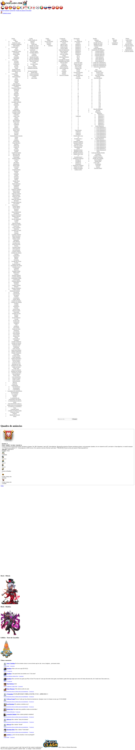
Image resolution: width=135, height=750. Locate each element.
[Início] (14, 5)
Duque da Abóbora (16, 88)
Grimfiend (16, 124)
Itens (113, 38)
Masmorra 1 (101, 114)
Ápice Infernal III (99, 59)
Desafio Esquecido (98, 157)
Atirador (16, 50)
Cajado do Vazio (16, 362)
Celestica (16, 233)
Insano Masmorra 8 (101, 150)
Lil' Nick (16, 133)
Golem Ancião (16, 289)
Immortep (16, 93)
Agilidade (16, 340)
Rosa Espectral (16, 248)
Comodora (16, 166)
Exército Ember (98, 168)
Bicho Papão (16, 165)
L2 (99, 81)
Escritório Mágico (34, 52)
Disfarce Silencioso (16, 351)
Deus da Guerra (16, 310)
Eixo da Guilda (34, 51)
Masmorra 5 (101, 120)
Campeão (16, 81)
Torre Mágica (64, 52)
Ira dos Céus (16, 320)
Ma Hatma (16, 162)
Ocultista (16, 178)
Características (16, 389)
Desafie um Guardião (98, 158)
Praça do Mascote (64, 68)
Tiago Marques (10, 689)
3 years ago (12, 666)
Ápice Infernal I (100, 57)
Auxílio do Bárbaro (16, 341)
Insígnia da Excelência (78, 160)
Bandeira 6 (78, 51)
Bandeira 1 (78, 44)
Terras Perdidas (98, 159)
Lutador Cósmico (16, 285)
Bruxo (16, 107)
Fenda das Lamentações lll (99, 65)
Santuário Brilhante (78, 143)
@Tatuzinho (9, 694)
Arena (98, 151)
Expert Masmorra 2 (101, 128)
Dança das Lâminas (16, 350)
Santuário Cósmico (78, 141)
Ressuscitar (16, 292)
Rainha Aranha (16, 238)
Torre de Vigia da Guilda (34, 61)
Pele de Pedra (16, 309)
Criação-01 (16, 147)
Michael (16, 134)
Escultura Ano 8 (78, 157)
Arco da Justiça (16, 361)
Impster (98, 166)
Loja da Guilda (34, 64)
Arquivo (49, 44)
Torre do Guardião (64, 75)
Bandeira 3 (78, 47)
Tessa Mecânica (16, 143)
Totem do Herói (64, 66)
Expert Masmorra (99, 126)
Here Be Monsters (98, 109)
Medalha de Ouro (78, 150)
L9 (99, 90)
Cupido (16, 92)
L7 (99, 88)
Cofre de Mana (64, 48)
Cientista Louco (16, 267)
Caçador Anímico (16, 251)
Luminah (16, 254)
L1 (99, 79)
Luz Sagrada (16, 331)
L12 (100, 95)
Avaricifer (98, 165)
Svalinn (16, 175)
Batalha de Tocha (34, 47)
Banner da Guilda (34, 57)
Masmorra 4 (101, 119)
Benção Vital (16, 336)
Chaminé (78, 73)
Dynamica (16, 260)
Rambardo (16, 188)
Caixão (78, 71)
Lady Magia (16, 203)
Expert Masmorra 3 (101, 130)
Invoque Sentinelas (32, 71)
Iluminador (16, 240)
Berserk (16, 307)
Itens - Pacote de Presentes (9, 711)
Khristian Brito (10, 729)
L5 (99, 85)
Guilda (31, 38)
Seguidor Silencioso (16, 202)
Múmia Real (16, 272)
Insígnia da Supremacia (78, 163)
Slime (14, 40)
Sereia (16, 106)
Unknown (78, 116)
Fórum (2, 10)
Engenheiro (16, 52)
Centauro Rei (78, 68)
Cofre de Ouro (64, 47)
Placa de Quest (129, 44)
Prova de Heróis (98, 78)
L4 (99, 83)
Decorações (77, 38)
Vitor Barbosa (10, 683)
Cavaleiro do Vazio (16, 230)
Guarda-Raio (16, 255)
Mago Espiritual (16, 76)
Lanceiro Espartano (16, 214)
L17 (100, 102)
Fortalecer (16, 323)
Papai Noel (16, 100)
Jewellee (16, 231)
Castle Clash (6, 666)
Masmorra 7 (101, 123)
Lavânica (16, 159)
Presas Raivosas (16, 244)
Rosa (78, 58)
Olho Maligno (16, 241)
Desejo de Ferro (16, 329)
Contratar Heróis (15, 409)
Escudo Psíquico (16, 317)
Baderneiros (16, 164)
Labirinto (98, 76)
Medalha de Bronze (78, 152)
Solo (96, 69)
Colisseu (34, 54)
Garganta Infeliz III (99, 54)
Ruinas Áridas (98, 155)
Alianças (96, 40)
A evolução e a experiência (14, 406)
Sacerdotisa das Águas (16, 265)
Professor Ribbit (16, 158)
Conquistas (129, 42)
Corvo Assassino (16, 227)
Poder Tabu (16, 368)
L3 (99, 82)
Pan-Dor (16, 66)
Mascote (15, 382)
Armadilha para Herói (64, 61)
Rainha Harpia (16, 110)
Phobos (16, 179)
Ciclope (16, 65)
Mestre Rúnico (16, 195)
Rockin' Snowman (78, 75)
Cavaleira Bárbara (16, 276)
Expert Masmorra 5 (101, 133)
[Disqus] (67, 509)
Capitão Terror (16, 113)
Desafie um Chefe (34, 45)
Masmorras (98, 112)
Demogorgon (16, 128)
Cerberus (34, 76)
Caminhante (16, 185)
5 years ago (20, 686)
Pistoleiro (16, 140)
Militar (48, 40)
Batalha (32, 42)
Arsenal (64, 72)
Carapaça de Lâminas (16, 302)
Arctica (16, 117)
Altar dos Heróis (64, 41)
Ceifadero (16, 86)
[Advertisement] (67, 26)
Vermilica (16, 283)
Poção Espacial (16, 381)
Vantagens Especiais (33, 68)
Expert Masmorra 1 (101, 127)
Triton (16, 72)
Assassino (16, 62)
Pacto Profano (16, 333)
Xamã (16, 68)
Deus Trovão (16, 83)
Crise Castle (96, 162)
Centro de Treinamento (64, 64)
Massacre (16, 269)
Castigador (16, 268)
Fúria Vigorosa (16, 348)
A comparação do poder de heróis (14, 401)
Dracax (16, 126)
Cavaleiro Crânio (16, 112)
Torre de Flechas (64, 51)
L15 (100, 99)
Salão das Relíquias (64, 57)
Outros (47, 38)
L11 (100, 93)
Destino (15, 396)
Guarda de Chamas (16, 300)
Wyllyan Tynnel (10, 699)
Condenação (16, 322)
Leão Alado (34, 78)
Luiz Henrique (10, 704)
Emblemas (114, 44)
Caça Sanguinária (16, 377)
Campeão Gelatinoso (16, 44)
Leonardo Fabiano (11, 714)
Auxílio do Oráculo (16, 343)
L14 (100, 97)
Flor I (78, 55)
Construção (32, 50)
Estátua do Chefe (78, 166)
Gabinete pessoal (6, 13)
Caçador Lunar (16, 243)
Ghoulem (16, 114)
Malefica (16, 257)
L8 (99, 89)
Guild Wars (34, 44)
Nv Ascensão (14, 393)
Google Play (12, 10)
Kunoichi (16, 209)
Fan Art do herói (49, 41)
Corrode (16, 319)
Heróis (13, 38)
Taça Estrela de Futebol (78, 42)
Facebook (6, 10)
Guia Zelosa (16, 334)
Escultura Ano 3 (78, 138)
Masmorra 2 (101, 116)
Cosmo (16, 172)
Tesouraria (34, 55)
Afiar (16, 324)
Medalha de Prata (78, 151)
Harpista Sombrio (16, 275)
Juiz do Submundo (16, 219)
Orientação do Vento (16, 365)
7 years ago (31, 722)
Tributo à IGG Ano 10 (78, 136)
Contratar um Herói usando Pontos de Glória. (14, 411)
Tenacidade (16, 312)
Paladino (16, 75)
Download (28, 10)
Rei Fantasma (16, 120)
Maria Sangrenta (16, 183)
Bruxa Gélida (16, 54)
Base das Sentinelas (34, 59)
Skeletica (16, 144)
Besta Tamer (16, 121)
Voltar (2, 486)
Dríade (16, 55)
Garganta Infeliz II (99, 52)
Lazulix (16, 168)
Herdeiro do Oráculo (16, 371)
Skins (14, 408)
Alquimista (16, 57)
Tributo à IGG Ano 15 (78, 154)
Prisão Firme (16, 375)
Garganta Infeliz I (99, 51)
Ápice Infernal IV (99, 61)
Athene (16, 148)
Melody (16, 258)
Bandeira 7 (78, 52)
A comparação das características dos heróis (15, 398)
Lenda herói (15, 73)
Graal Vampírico (16, 357)
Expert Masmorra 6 (101, 134)
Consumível (115, 42)
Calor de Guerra (16, 378)
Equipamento (14, 385)
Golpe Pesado (16, 293)
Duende (16, 103)
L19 (100, 104)
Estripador (16, 174)
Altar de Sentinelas (34, 58)
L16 (100, 100)
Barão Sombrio (16, 237)
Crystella (16, 220)
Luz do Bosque (16, 250)
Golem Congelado (34, 73)
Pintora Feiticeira (16, 216)
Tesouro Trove (99, 72)
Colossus (16, 274)
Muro (34, 65)
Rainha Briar (34, 72)
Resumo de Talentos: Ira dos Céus (11, 676)
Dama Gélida (16, 192)
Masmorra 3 (101, 117)
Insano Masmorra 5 (101, 145)
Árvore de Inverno (78, 72)
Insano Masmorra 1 (101, 140)
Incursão (98, 110)
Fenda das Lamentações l (99, 62)
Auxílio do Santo (16, 344)
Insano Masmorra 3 (101, 143)
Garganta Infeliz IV (99, 55)
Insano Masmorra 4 (101, 144)
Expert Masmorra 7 (101, 135)
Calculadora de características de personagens (15, 391)
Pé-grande (16, 150)
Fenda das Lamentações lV (99, 67)
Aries (16, 96)
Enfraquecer (16, 306)
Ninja (16, 78)
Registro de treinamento (129, 47)
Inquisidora (16, 282)
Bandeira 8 (78, 54)
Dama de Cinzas (16, 196)
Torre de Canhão (64, 54)
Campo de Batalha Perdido (98, 152)
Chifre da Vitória (16, 367)
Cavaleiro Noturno (16, 234)
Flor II (78, 57)
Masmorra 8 (101, 124)
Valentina (16, 119)
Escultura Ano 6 (78, 144)
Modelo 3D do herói (15, 415)
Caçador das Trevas (16, 261)
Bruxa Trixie (16, 130)
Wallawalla (16, 145)
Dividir (16, 337)
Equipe (96, 47)
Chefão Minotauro (16, 85)
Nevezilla (16, 90)
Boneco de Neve (78, 64)
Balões (78, 59)
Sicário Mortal (16, 207)
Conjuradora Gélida (16, 278)
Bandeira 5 (78, 50)
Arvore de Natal (78, 62)
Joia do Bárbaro (16, 374)
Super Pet (14, 384)
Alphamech (16, 198)
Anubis (16, 137)
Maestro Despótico (16, 288)
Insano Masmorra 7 (101, 148)
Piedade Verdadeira (16, 353)
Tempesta (16, 217)
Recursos (49, 42)
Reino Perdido (98, 71)
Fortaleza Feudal (34, 48)
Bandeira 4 (78, 48)
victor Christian (10, 663)
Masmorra (99, 113)
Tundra (16, 221)
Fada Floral (16, 226)
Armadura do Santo (16, 372)
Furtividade (16, 347)
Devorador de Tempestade (16, 156)
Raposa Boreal (16, 190)
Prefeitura (64, 40)
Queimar (16, 296)
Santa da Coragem (16, 193)
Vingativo (16, 131)
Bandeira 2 (78, 45)
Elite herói (14, 59)
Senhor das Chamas (16, 224)
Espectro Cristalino (16, 189)
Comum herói (14, 47)
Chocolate (78, 78)
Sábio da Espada (16, 223)
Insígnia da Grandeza (78, 165)
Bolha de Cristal (16, 42)
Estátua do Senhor (78, 168)
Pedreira (64, 73)
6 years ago (31, 696)
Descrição (128, 41)
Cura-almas (16, 354)
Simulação (16, 326)
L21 (100, 107)
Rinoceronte (16, 141)
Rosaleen (16, 171)
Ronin (16, 138)
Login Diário (129, 40)
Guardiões (14, 395)
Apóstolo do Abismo (16, 252)
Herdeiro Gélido (16, 271)
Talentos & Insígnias (15, 291)
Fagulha (16, 262)
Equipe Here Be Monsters (98, 50)
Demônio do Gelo (16, 71)
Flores (78, 61)
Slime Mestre (16, 45)
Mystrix (16, 245)
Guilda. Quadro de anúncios (32, 40)
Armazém (64, 71)
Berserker (16, 200)
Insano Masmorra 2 (101, 141)
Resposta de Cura (16, 364)
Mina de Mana (64, 45)
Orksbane (16, 99)
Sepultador (16, 213)
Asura (16, 161)
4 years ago (9, 681)
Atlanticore (16, 89)
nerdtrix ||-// (9, 734)
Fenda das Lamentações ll (99, 64)
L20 (100, 106)
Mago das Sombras (16, 199)
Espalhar (16, 303)
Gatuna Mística (16, 206)
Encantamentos (16, 386)
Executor (16, 61)
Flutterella (16, 229)
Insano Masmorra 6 (101, 147)
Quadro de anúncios (21, 10)
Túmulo (78, 69)
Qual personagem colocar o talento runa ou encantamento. (14, 404)
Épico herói (15, 205)
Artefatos (50, 45)
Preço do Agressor (16, 369)
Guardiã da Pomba (16, 152)
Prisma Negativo (16, 360)
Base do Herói (64, 62)
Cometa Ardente (16, 355)
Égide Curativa (16, 379)
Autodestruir (16, 298)
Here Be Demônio (99, 75)
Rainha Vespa (16, 181)
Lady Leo (16, 123)
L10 (100, 92)
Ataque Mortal (16, 299)
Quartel (64, 42)
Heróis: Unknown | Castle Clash (10, 686)
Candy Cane (16, 116)
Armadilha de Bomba (64, 59)
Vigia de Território (32, 66)
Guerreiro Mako (16, 247)
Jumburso (16, 186)
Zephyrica (16, 176)
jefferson (8, 719)
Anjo (16, 48)
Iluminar (16, 314)
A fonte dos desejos (129, 45)
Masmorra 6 (101, 121)
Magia (14, 416)
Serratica (16, 210)
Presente (115, 40)
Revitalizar (16, 295)
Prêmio (127, 38)
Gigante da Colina (16, 51)
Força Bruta (16, 327)
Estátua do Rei (78, 169)
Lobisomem (16, 64)
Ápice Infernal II (99, 58)
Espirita (16, 151)
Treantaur (16, 109)
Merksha (16, 286)
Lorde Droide (16, 279)
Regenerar (16, 330)
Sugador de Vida (16, 313)
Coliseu (64, 55)
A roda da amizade (129, 51)
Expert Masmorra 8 (101, 137)
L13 (100, 96)
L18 (100, 103)
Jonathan (8, 668)
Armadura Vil (16, 345)
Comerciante (99, 73)
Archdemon (98, 164)
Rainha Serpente (16, 69)
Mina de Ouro (63, 44)
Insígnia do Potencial (78, 158)
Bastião (16, 316)
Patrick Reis (9, 709)
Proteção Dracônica (16, 358)
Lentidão (16, 305)
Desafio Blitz (98, 161)
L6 (99, 86)
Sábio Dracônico (16, 236)
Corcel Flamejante (34, 75)
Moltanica (16, 95)
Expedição (98, 154)
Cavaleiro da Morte (16, 102)
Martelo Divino (129, 50)
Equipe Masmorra (98, 48)
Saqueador (16, 58)
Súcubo (16, 79)
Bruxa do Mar (16, 154)
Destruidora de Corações (16, 135)
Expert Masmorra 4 (101, 131)
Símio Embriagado (16, 212)
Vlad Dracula (16, 97)
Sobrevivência (16, 338)
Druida (16, 82)
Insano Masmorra (99, 138)
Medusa (16, 127)
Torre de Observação (64, 50)
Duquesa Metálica (16, 281)
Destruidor (16, 104)
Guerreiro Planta (16, 169)
